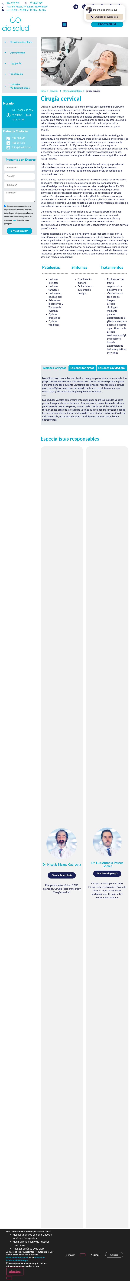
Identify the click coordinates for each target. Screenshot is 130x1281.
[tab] (19, 42)
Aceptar (95, 1255)
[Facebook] (75, 6)
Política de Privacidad (17, 1257)
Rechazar (70, 1255)
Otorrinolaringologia (72, 91)
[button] (64, 24)
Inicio (43, 91)
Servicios (54, 91)
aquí (14, 220)
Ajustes (114, 1255)
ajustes (15, 1271)
